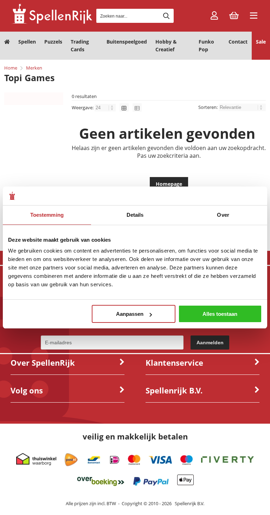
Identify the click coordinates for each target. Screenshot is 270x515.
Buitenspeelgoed (127, 41)
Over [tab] (223, 215)
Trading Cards (80, 45)
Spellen (27, 41)
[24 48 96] (106, 107)
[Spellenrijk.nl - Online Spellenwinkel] (52, 22)
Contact (238, 41)
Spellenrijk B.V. (189, 503)
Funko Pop (206, 45)
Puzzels (53, 41)
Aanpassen (129, 314)
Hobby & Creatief (166, 45)
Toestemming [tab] (47, 215)
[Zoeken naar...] (166, 16)
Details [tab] (135, 215)
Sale (261, 41)
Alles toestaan (219, 314)
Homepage (169, 184)
